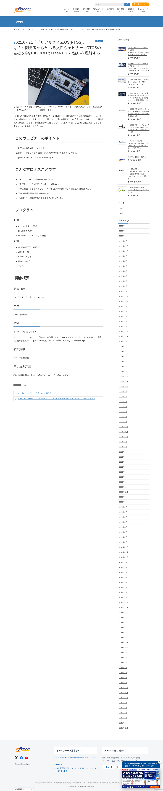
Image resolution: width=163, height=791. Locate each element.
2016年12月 (123, 688)
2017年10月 (123, 648)
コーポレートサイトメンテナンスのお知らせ (34, 393)
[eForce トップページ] (23, 750)
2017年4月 (123, 668)
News (121, 213)
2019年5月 (123, 582)
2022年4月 (123, 412)
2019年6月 (123, 577)
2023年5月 (123, 352)
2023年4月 (123, 357)
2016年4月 (123, 718)
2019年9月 (123, 562)
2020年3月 (123, 532)
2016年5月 (123, 713)
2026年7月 (123, 231)
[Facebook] (21, 757)
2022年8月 (123, 397)
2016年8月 (123, 703)
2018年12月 (123, 602)
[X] (16, 757)
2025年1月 (123, 291)
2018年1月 (123, 633)
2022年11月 (123, 382)
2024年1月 (123, 326)
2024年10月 (123, 301)
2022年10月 (123, 387)
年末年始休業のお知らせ (137, 157)
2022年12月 (123, 377)
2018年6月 (123, 623)
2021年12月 (123, 427)
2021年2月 (123, 477)
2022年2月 (123, 422)
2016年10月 (123, 698)
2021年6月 (123, 457)
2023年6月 (123, 347)
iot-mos (59, 764)
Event (99, 41)
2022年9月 (123, 392)
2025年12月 (123, 246)
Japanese (21, 789)
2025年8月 (123, 261)
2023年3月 (123, 362)
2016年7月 (123, 708)
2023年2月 (123, 367)
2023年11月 (123, 336)
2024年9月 (123, 306)
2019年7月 (123, 572)
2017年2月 (123, 678)
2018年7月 (123, 617)
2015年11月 (123, 728)
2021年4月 (123, 467)
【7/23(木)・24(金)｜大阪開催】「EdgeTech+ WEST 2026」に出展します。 (138, 82)
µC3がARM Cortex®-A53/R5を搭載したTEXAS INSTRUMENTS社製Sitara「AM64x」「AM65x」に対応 (56, 399)
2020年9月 (123, 502)
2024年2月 (123, 321)
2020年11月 (123, 492)
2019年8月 (123, 567)
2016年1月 (123, 723)
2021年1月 (123, 482)
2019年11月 (123, 552)
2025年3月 (123, 281)
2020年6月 (123, 517)
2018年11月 (123, 607)
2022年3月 (123, 417)
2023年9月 (123, 341)
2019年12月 (123, 547)
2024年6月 (123, 311)
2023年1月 (123, 372)
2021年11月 (123, 432)
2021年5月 (123, 462)
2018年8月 (123, 612)
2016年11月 (123, 693)
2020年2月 (123, 537)
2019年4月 (123, 587)
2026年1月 (123, 241)
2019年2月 (123, 597)
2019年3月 (123, 592)
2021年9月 (123, 442)
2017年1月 (123, 683)
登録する (109, 767)
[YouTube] (26, 757)
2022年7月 (123, 402)
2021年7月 (123, 452)
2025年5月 (123, 276)
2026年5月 (123, 236)
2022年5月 (123, 407)
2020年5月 (123, 522)
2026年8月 (123, 226)
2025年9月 (123, 256)
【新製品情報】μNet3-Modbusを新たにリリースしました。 (138, 190)
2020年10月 (123, 497)
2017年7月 (123, 658)
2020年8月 (123, 507)
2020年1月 (123, 542)
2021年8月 (123, 447)
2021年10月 (123, 437)
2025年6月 (123, 271)
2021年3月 (123, 472)
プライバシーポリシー (22, 764)
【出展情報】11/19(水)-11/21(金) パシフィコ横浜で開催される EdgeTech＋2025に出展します (138, 173)
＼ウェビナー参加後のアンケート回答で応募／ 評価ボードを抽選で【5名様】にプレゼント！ (141, 765)
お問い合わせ (141, 4)
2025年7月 (123, 266)
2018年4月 (123, 628)
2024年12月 (123, 296)
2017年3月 (123, 673)
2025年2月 (123, 286)
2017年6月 (123, 663)
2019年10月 (123, 557)
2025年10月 (123, 251)
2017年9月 (123, 653)
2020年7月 (123, 512)
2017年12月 (123, 638)
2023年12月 (123, 331)
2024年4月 (123, 316)
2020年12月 (123, 487)
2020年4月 (123, 527)
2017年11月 (123, 643)
